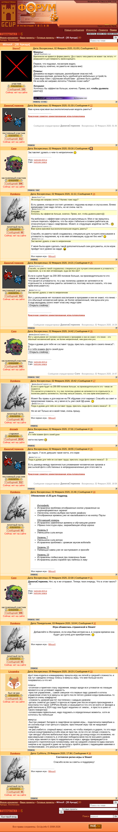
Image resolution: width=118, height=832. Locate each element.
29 (91, 449)
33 (91, 671)
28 (91, 429)
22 (91, 105)
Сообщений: (16, 89)
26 (91, 331)
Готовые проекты (45, 38)
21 (96, 48)
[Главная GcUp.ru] (8, 26)
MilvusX (52, 256)
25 (91, 263)
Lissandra (13, 671)
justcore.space (40, 162)
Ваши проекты (27, 38)
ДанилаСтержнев (14, 105)
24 (94, 194)
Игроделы (91, 30)
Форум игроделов (9, 38)
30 (94, 492)
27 (94, 381)
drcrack (14, 429)
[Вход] (35, 26)
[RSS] (47, 26)
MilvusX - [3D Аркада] (67, 38)
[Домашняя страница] (37, 190)
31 (91, 578)
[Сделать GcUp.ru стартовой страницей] (38, 26)
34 (89, 753)
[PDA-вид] (44, 26)
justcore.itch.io (40, 160)
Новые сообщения (74, 30)
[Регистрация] (27, 26)
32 (94, 623)
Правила (103, 30)
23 (91, 148)
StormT (16, 48)
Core (13, 148)
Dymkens (15, 194)
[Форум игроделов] (18, 26)
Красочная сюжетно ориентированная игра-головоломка (56, 116)
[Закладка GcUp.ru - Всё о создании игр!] (41, 26)
